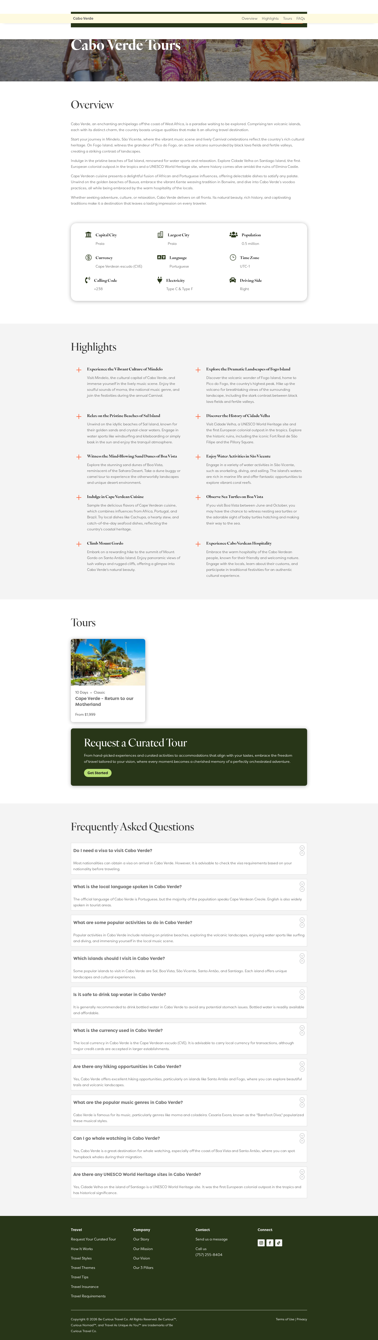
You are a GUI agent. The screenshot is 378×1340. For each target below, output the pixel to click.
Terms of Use (285, 1319)
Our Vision (141, 1258)
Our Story (141, 1239)
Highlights (270, 18)
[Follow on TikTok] (278, 1242)
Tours (287, 18)
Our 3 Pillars (143, 1267)
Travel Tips (79, 1277)
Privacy (302, 1319)
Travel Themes (83, 1267)
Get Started (98, 772)
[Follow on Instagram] (261, 1242)
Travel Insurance (85, 1286)
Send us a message (212, 1239)
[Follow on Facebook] (269, 1242)
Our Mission (143, 1248)
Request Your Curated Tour (93, 1239)
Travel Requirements (88, 1296)
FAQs (300, 18)
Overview (249, 18)
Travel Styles (81, 1258)
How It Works (82, 1248)
